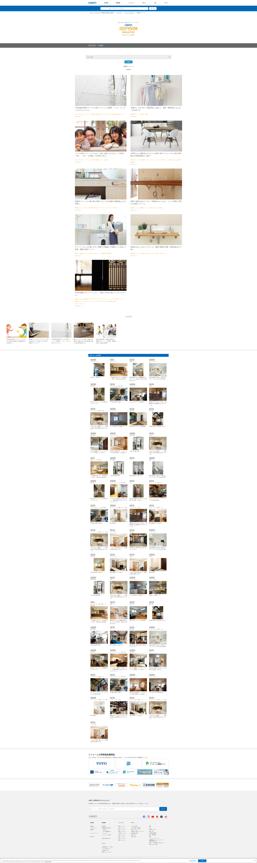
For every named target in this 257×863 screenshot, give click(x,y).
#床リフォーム (164, 160)
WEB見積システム (105, 850)
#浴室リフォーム (119, 299)
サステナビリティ (93, 827)
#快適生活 (108, 253)
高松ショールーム (121, 838)
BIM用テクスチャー (153, 829)
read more (77, 116)
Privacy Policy (48, 861)
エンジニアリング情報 (106, 834)
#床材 (97, 114)
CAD (150, 827)
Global (92, 836)
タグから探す (90, 57)
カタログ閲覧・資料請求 (136, 827)
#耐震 (110, 301)
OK (202, 860)
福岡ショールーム (121, 840)
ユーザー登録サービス (106, 848)
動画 (150, 836)
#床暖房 (132, 162)
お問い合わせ (133, 836)
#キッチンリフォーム (90, 301)
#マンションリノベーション (107, 299)
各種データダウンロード (136, 829)
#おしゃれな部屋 (111, 114)
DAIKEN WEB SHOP (106, 838)
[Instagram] (148, 817)
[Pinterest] (157, 817)
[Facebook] (144, 817)
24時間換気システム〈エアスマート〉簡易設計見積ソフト (156, 840)
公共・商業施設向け (107, 831)
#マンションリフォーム (107, 207)
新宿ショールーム (121, 831)
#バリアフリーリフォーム (102, 301)
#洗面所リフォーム (120, 114)
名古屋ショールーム (122, 833)
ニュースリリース (93, 833)
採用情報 (92, 829)
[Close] (254, 860)
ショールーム (121, 822)
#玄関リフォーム (135, 207)
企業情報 (92, 826)
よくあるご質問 (134, 826)
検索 (152, 8)
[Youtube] (153, 817)
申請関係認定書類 (152, 833)
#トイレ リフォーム (85, 114)
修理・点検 (133, 834)
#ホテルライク (102, 114)
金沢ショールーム (121, 829)
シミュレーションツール (154, 838)
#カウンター (151, 253)
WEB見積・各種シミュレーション (137, 831)
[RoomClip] (166, 817)
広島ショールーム (121, 836)
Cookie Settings (192, 860)
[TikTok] (161, 817)
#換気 (146, 114)
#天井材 (142, 253)
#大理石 (93, 114)
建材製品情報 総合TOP (106, 827)
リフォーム (105, 833)
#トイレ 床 (77, 114)
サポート (133, 822)
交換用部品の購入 (134, 833)
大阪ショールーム (121, 834)
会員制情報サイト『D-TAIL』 (107, 846)
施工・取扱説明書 (152, 834)
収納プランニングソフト (107, 852)
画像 (150, 826)
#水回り (142, 114)
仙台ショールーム (121, 827)
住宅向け (104, 829)
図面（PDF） (151, 831)
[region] (128, 860)
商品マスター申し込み (153, 844)
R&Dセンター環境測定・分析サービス (156, 842)
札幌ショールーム (121, 826)
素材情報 (103, 826)
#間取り (77, 253)
